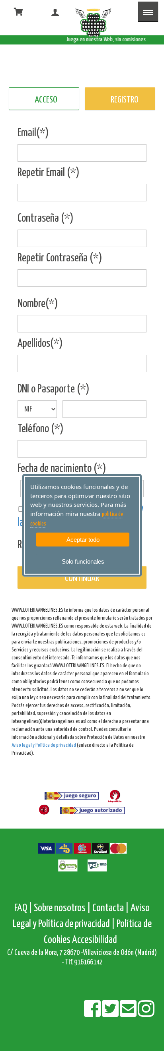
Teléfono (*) (41, 429)
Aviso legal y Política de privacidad (44, 745)
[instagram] (146, 1014)
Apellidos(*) (40, 343)
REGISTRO (125, 99)
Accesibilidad (94, 940)
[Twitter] (111, 1014)
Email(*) (33, 133)
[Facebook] (93, 1014)
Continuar (82, 578)
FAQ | (24, 908)
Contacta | (110, 908)
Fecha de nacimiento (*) (62, 468)
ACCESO (46, 99)
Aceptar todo (83, 539)
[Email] (129, 1014)
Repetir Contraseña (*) (60, 258)
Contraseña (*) (46, 218)
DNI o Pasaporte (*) (54, 389)
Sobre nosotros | (62, 908)
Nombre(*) (38, 303)
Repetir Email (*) (49, 172)
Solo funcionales (83, 561)
